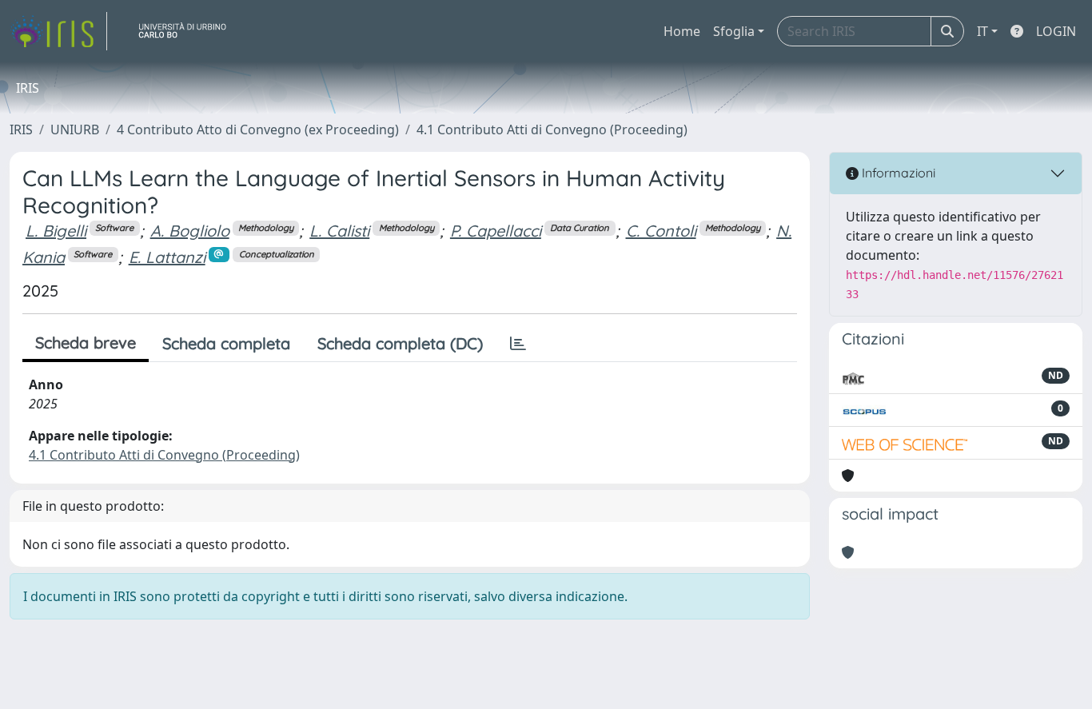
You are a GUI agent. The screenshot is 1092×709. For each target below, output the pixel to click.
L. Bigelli (56, 231)
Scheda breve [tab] (85, 343)
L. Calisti (339, 231)
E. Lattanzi (167, 257)
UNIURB (74, 129)
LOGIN (1056, 31)
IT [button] (982, 31)
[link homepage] (58, 31)
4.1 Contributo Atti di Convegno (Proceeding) (551, 129)
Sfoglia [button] (734, 31)
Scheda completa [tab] (226, 343)
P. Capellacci (495, 231)
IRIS (21, 129)
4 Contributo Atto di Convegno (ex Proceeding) (258, 129)
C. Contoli (661, 231)
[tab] (518, 343)
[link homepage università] (188, 31)
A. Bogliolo (189, 231)
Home (682, 31)
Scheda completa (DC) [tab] (400, 343)
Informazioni (897, 173)
